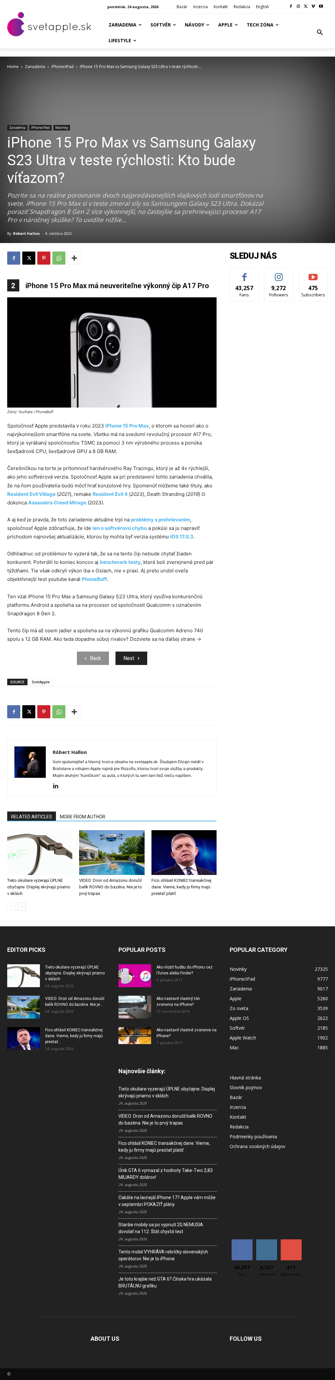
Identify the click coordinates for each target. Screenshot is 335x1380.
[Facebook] (291, 6)
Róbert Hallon (26, 233)
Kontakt (238, 1117)
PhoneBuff (94, 579)
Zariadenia (35, 66)
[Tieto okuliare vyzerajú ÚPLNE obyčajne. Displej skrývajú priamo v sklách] (39, 852)
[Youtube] (321, 6)
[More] (74, 258)
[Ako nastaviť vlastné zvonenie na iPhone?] (134, 1035)
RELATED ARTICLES (31, 816)
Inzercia (238, 1107)
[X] (306, 6)
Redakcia (239, 1127)
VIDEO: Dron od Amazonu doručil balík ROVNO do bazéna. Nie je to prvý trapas (110, 887)
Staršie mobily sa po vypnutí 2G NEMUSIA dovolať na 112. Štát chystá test (160, 1228)
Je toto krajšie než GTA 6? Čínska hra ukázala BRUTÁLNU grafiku (165, 1282)
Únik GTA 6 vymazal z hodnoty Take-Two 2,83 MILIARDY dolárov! (165, 1174)
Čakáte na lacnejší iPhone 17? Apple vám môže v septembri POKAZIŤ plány (167, 1201)
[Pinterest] (43, 258)
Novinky (61, 127)
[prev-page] (11, 906)
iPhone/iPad (62, 66)
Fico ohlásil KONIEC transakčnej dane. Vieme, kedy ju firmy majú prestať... (74, 1036)
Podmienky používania (253, 1136)
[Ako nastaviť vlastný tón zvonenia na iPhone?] (134, 1007)
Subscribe (313, 273)
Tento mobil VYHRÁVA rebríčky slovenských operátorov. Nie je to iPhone (163, 1255)
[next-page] (22, 906)
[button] (320, 33)
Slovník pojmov (246, 1087)
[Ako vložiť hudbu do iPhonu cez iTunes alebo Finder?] (134, 975)
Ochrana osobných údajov (257, 1146)
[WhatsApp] (58, 258)
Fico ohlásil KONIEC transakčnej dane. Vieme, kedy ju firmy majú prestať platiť (181, 887)
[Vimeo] (313, 6)
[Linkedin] (58, 786)
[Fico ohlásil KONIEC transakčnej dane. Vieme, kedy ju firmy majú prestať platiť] (184, 852)
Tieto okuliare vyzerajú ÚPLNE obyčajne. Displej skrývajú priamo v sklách (38, 887)
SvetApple (41, 681)
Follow (279, 273)
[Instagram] (298, 6)
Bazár (236, 1097)
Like (244, 273)
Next (128, 658)
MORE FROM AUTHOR (82, 816)
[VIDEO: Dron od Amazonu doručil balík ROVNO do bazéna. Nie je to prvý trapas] (111, 852)
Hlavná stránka (245, 1077)
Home (13, 66)
